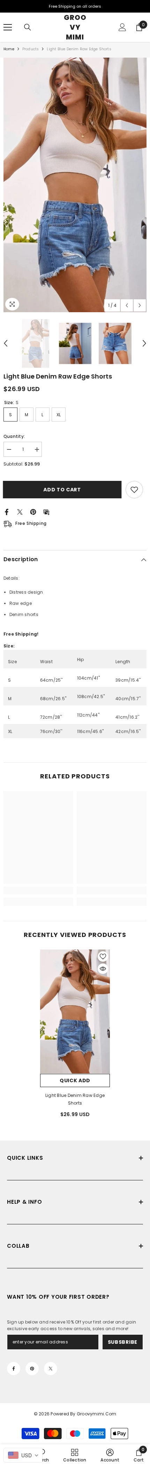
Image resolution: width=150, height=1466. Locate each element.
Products (30, 49)
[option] (75, 185)
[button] (127, 305)
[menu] (7, 27)
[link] (38, 890)
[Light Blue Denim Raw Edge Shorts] (75, 1012)
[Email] (46, 511)
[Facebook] (6, 511)
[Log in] (122, 27)
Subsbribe (122, 1342)
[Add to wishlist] (134, 489)
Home (8, 49)
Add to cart (63, 489)
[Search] (27, 27)
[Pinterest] (33, 511)
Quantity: (14, 436)
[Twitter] (20, 511)
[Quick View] (103, 968)
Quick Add (75, 1080)
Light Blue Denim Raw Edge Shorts (75, 1099)
